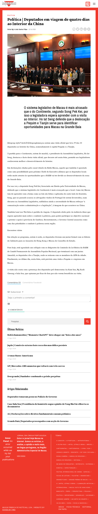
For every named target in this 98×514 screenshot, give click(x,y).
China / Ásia (85, 448)
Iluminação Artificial (85, 483)
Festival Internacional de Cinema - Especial (73, 472)
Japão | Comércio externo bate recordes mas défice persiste (37, 345)
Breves (89, 444)
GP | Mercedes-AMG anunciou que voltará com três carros (36, 366)
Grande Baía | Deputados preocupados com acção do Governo (38, 421)
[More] (88, 29)
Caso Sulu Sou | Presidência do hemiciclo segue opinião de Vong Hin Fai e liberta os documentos (48, 405)
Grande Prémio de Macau (78, 479)
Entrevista (80, 464)
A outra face (61, 444)
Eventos (59, 468)
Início (61, 507)
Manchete (60, 491)
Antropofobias (83, 440)
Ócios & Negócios (80, 503)
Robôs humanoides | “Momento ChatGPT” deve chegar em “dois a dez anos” (44, 335)
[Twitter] (77, 29)
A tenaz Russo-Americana (20, 355)
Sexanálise (80, 495)
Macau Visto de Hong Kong (79, 487)
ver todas (21, 456)
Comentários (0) (14, 283)
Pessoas (87, 491)
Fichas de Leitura (63, 475)
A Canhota (60, 440)
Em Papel (63, 509)
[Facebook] (74, 29)
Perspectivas (77, 491)
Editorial (77, 460)
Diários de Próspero (77, 456)
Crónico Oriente (62, 452)
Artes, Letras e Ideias (76, 444)
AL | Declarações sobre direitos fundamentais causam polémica (39, 414)
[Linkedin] (81, 29)
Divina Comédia (62, 456)
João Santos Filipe (21, 29)
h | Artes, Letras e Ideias (65, 483)
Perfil (68, 491)
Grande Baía (85, 475)
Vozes (69, 503)
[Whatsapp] (85, 29)
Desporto (74, 452)
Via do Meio (60, 503)
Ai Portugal (71, 440)
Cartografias (61, 448)
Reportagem (69, 495)
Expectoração (70, 468)
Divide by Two (8, 510)
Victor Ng (10, 29)
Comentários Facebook (31, 283)
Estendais (89, 464)
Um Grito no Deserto (79, 499)
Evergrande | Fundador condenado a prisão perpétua (33, 376)
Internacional (61, 487)
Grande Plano (61, 479)
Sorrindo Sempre (62, 499)
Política (11, 15)
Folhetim (75, 475)
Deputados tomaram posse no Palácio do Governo (32, 397)
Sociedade (90, 495)
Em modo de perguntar (65, 464)
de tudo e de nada (87, 452)
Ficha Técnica (73, 507)
